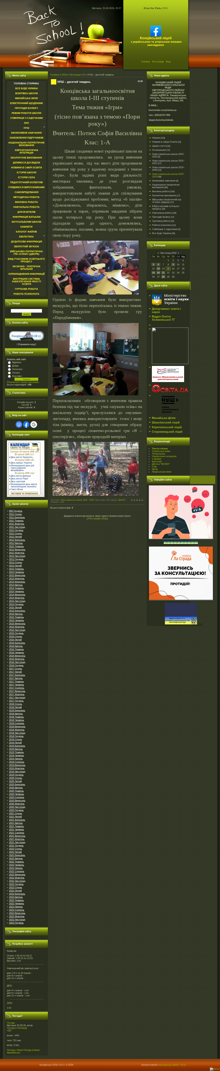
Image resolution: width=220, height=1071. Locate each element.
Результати (13, 382)
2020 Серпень (16, 797)
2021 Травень (16, 826)
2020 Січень (15, 778)
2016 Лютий (15, 639)
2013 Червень (16, 572)
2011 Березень (17, 517)
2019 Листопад (17, 771)
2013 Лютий (15, 565)
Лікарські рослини (161, 471)
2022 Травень (16, 861)
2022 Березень (17, 855)
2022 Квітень (16, 858)
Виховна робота (161, 191)
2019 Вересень (17, 765)
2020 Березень (17, 784)
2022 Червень (16, 865)
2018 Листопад (17, 733)
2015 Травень (16, 617)
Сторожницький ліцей (167, 431)
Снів (154, 466)
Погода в (17, 1028)
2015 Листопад (17, 630)
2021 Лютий (15, 816)
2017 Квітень (16, 678)
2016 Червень (16, 652)
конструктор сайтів (168, 1064)
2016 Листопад (17, 662)
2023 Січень (15, 887)
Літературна (158, 453)
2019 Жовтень (16, 768)
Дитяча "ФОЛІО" (161, 464)
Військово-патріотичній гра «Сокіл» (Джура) (166, 200)
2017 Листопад (17, 697)
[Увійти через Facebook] (26, 424)
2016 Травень (16, 649)
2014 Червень (16, 591)
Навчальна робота (162, 212)
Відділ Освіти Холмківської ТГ (163, 318)
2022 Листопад (17, 881)
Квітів (155, 469)
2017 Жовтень (16, 694)
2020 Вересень (17, 800)
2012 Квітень (16, 543)
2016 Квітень (16, 646)
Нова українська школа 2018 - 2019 (77, 500)
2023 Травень (16, 900)
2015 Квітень (16, 614)
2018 (64, 74)
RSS (165, 8)
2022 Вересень (17, 874)
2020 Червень (16, 794)
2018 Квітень (16, 713)
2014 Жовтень (16, 598)
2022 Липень (16, 868)
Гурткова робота (161, 221)
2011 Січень (15, 514)
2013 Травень (16, 569)
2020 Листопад (17, 807)
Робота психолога (162, 225)
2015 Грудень (16, 633)
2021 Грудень (16, 845)
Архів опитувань (30, 382)
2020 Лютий (15, 781)
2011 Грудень (16, 530)
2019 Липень (16, 758)
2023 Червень (16, 903)
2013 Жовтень (16, 578)
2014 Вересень (17, 594)
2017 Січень (15, 668)
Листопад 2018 (168, 253)
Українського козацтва (164, 456)
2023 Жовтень (16, 916)
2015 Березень (17, 610)
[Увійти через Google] (33, 424)
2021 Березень (17, 820)
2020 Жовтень (16, 803)
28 (163, 276)
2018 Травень (16, 717)
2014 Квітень (16, 585)
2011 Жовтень (16, 524)
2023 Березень (17, 894)
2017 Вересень (17, 691)
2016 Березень (17, 643)
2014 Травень (16, 588)
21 (163, 272)
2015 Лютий (15, 607)
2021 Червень (16, 829)
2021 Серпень (16, 832)
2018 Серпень (16, 723)
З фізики (156, 459)
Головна (145, 61)
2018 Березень (17, 710)
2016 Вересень (17, 655)
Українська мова (161, 451)
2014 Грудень (16, 604)
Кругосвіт (157, 461)
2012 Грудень (16, 559)
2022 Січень (15, 848)
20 (158, 272)
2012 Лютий (15, 536)
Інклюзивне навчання (163, 180)
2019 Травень (16, 752)
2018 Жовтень (16, 729)
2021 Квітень (16, 823)
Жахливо (17, 376)
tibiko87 (121, 500)
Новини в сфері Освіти (164, 141)
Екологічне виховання (164, 195)
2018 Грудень (16, 736)
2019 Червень (16, 755)
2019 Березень (17, 746)
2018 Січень (15, 704)
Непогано (17, 369)
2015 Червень (16, 620)
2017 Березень (17, 675)
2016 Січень (15, 636)
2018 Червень (16, 720)
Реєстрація (158, 61)
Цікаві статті (158, 146)
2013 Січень (15, 562)
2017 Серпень (16, 688)
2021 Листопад (17, 842)
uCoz (183, 1064)
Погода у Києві (15, 1050)
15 (83, 74)
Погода (11, 1022)
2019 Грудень (16, 774)
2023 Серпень (16, 910)
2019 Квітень (16, 749)
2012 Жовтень (16, 552)
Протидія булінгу (161, 217)
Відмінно (16, 362)
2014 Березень (17, 581)
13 (158, 268)
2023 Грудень (16, 922)
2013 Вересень (17, 575)
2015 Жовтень (16, 626)
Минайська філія (164, 418)
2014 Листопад (17, 601)
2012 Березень (17, 540)
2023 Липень (16, 906)
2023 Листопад (17, 919)
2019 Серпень (16, 762)
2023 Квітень (16, 897)
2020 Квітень (16, 787)
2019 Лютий (15, 742)
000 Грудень (15, 511)
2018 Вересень (17, 726)
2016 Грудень (16, 665)
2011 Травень (16, 520)
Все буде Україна (161, 233)
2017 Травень (16, 681)
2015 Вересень (17, 623)
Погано (16, 372)
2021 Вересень (17, 836)
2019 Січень (15, 739)
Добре (15, 365)
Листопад (74, 74)
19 (153, 272)
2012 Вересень (17, 549)
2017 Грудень (16, 700)
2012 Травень (16, 546)
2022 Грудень (16, 884)
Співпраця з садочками (164, 229)
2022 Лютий (15, 852)
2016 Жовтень (16, 659)
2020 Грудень (16, 810)
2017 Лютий (15, 672)
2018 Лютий (15, 707)
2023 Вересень (17, 913)
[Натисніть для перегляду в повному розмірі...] (96, 293)
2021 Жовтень (16, 839)
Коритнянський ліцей (167, 427)
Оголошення (159, 150)
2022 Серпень (16, 871)
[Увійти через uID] (19, 424)
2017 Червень (16, 684)
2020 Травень (16, 791)
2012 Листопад (17, 556)
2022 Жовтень (16, 877)
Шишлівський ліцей (166, 422)
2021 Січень (15, 813)
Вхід (168, 61)
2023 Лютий (15, 890)
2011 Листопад (17, 527)
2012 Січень (15, 533)
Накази (156, 137)
